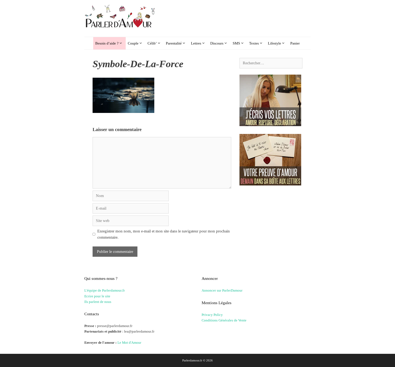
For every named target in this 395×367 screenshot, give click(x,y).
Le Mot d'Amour (129, 343)
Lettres (196, 43)
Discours (216, 43)
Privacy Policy (212, 315)
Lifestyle (274, 43)
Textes (254, 43)
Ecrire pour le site (97, 296)
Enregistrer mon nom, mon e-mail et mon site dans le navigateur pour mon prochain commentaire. (163, 234)
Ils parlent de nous (97, 302)
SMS (236, 43)
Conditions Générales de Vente (224, 320)
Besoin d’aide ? (106, 43)
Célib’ (152, 43)
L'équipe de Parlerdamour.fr (104, 290)
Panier (295, 43)
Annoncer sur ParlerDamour (222, 290)
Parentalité (174, 43)
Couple (133, 43)
